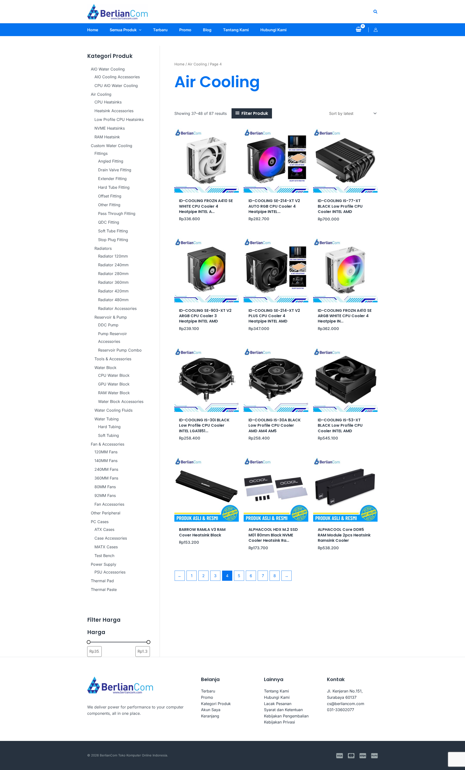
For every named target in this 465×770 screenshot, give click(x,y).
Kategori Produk (216, 703)
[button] (375, 12)
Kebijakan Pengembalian (286, 716)
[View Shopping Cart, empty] (358, 30)
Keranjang (210, 716)
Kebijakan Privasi (279, 722)
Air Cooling (197, 64)
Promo (207, 697)
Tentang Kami (276, 691)
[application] (139, 30)
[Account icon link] (375, 30)
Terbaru (208, 691)
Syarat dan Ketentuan (283, 709)
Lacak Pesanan (277, 703)
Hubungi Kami (277, 697)
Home (179, 64)
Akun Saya (210, 709)
